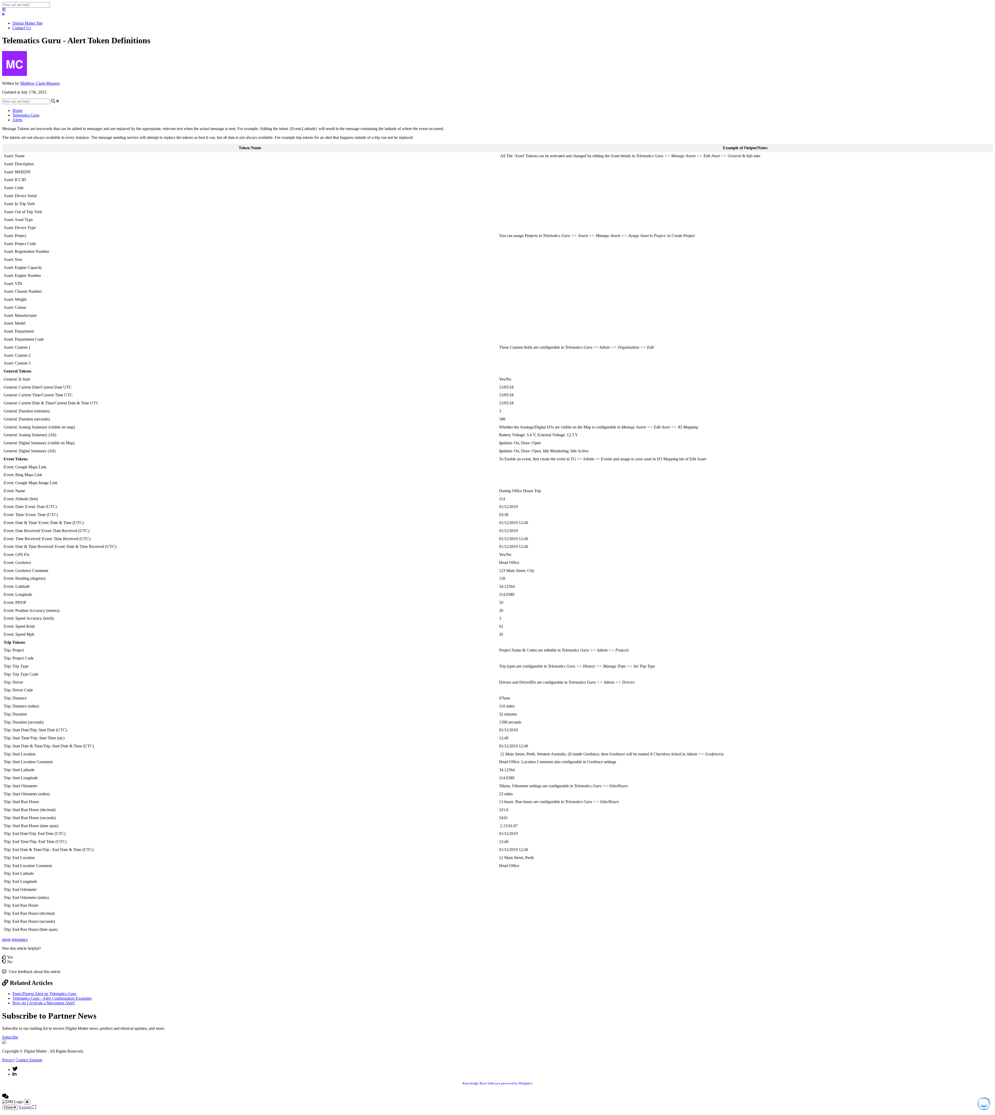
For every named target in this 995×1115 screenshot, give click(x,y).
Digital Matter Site (27, 23)
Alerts (17, 120)
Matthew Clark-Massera (40, 83)
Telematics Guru (25, 115)
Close (9, 1107)
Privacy (8, 1060)
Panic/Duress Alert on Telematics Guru (44, 993)
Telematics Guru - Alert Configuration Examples (52, 998)
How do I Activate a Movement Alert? (43, 1003)
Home (17, 110)
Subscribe (10, 1037)
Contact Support (29, 1060)
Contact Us (21, 28)
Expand (26, 1107)
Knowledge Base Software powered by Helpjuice (498, 1083)
